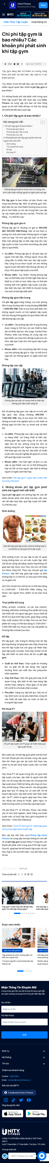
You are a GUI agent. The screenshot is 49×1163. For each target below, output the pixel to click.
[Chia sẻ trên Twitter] (25, 874)
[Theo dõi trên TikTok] (13, 1100)
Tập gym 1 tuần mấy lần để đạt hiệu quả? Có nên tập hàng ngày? (17, 908)
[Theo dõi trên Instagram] (6, 1100)
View (43, 5)
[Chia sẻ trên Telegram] (32, 874)
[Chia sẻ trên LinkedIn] (28, 874)
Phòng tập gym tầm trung (17, 132)
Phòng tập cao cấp (14, 134)
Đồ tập (9, 149)
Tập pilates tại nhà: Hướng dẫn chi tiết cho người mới (17, 956)
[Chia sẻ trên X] (22, 874)
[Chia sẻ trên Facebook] (19, 874)
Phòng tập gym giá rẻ (15, 129)
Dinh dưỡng (11, 144)
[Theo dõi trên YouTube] (29, 1100)
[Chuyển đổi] (44, 1051)
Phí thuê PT (11, 152)
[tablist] (24, 22)
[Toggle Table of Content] (41, 122)
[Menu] (3, 14)
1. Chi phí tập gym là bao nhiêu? (17, 126)
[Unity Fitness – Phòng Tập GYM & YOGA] (10, 14)
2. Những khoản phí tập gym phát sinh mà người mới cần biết (22, 139)
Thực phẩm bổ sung (14, 146)
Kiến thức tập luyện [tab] (16, 21)
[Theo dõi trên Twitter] (21, 1100)
